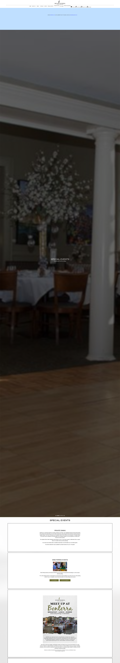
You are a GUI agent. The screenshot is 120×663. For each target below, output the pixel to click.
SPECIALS (41, 6)
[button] (119, 515)
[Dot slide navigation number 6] (62, 515)
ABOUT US (33, 6)
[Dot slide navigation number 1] (55, 515)
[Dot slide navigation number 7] (64, 515)
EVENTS (45, 6)
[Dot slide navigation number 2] (57, 515)
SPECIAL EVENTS (50, 6)
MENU (38, 6)
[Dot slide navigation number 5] (61, 515)
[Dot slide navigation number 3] (58, 515)
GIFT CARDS (61, 6)
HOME (30, 6)
